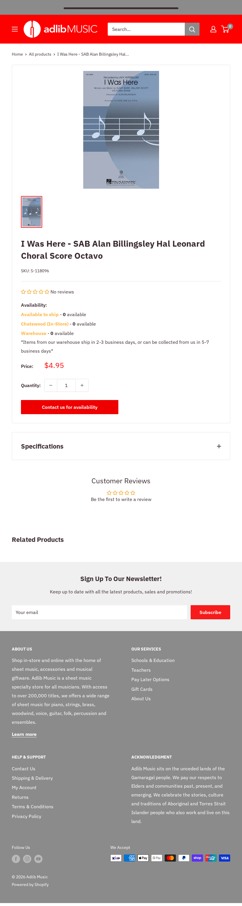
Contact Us (23, 768)
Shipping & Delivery (32, 778)
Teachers (141, 670)
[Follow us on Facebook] (16, 858)
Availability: (34, 305)
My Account (24, 787)
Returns (20, 797)
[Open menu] (15, 29)
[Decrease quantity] (51, 385)
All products (40, 54)
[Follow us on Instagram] (27, 858)
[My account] (213, 29)
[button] (35, 292)
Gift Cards (142, 689)
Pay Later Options (150, 679)
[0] (225, 29)
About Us (141, 698)
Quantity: (31, 385)
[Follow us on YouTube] (38, 858)
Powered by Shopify (30, 884)
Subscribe (210, 612)
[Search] (192, 29)
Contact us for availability (69, 407)
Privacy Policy (26, 816)
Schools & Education (153, 660)
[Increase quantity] (82, 385)
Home (17, 54)
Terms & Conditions (32, 806)
